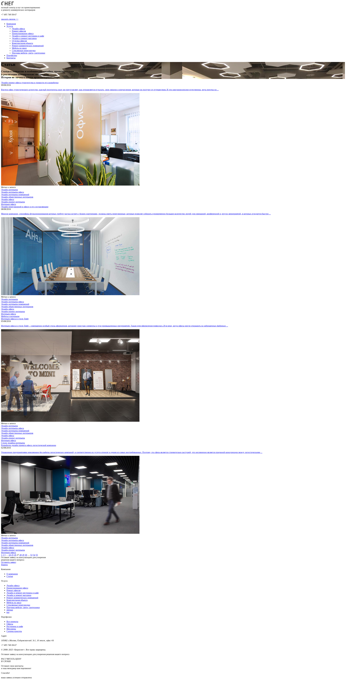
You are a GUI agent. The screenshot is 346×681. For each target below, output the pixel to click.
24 (10, 555)
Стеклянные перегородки (24, 50)
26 (15, 555)
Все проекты (12, 621)
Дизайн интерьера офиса (12, 192)
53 (31, 555)
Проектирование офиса (23, 33)
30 (26, 555)
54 (34, 555)
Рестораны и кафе (14, 626)
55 (37, 555)
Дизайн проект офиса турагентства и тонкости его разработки (30, 82)
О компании (12, 574)
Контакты (11, 58)
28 (20, 555)
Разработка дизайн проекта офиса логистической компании (28, 445)
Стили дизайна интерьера (13, 443)
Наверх (4, 565)
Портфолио (11, 55)
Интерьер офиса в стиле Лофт (15, 319)
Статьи (9, 576)
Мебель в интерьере (10, 316)
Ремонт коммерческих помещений (28, 46)
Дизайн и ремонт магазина (24, 38)
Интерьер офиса (8, 204)
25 (12, 555)
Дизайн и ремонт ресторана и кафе (28, 36)
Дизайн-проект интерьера (13, 202)
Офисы (9, 624)
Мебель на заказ (19, 48)
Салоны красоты (14, 631)
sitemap (9, 610)
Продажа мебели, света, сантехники (28, 53)
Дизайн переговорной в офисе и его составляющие (24, 207)
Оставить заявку (8, 562)
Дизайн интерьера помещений (15, 194)
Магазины (11, 629)
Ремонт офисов (19, 31)
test (7, 612)
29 (23, 555)
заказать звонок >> (9, 19)
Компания (11, 24)
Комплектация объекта (22, 43)
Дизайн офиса (18, 28)
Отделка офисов (19, 41)
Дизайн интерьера (9, 190)
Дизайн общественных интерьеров (17, 197)
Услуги (9, 26)
